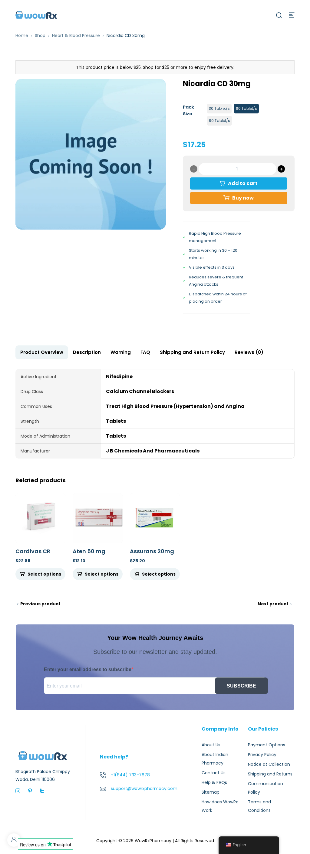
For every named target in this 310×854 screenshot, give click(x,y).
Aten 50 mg (89, 551)
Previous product (40, 604)
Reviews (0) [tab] (249, 352)
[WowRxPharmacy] (36, 14)
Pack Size (188, 110)
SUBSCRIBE (241, 685)
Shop (40, 35)
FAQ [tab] (145, 352)
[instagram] (18, 790)
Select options (44, 574)
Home (21, 35)
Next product (273, 604)
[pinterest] (30, 790)
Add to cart (243, 183)
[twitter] (42, 790)
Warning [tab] (120, 352)
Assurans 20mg (152, 551)
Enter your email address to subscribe (87, 669)
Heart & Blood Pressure (76, 35)
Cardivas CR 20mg (32, 554)
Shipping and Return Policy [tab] (192, 352)
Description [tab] (87, 352)
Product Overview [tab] (41, 352)
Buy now (243, 197)
